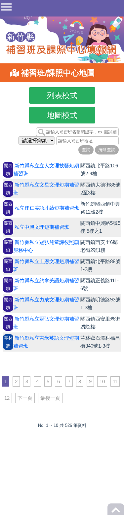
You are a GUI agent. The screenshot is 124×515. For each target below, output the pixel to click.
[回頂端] (115, 512)
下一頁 (25, 398)
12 (7, 398)
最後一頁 (50, 398)
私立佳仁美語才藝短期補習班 (47, 208)
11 (115, 381)
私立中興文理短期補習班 (42, 227)
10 (102, 381)
